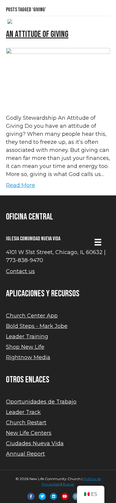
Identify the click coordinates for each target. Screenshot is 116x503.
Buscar (68, 484)
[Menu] (97, 242)
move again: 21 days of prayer (58, 11)
